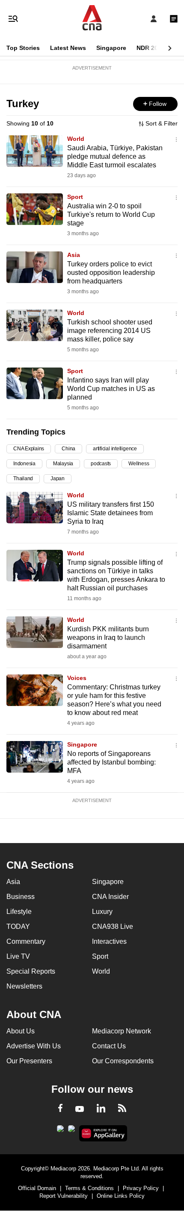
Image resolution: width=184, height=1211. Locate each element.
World (75, 138)
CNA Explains (28, 449)
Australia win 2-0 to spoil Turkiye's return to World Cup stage (111, 214)
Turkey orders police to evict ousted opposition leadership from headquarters (111, 272)
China (68, 449)
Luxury (102, 911)
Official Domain (37, 1188)
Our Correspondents (123, 1061)
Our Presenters (29, 1061)
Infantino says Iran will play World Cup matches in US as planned (111, 388)
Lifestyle (19, 911)
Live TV (18, 956)
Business (20, 896)
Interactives (109, 941)
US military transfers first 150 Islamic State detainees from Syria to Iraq (110, 513)
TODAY (18, 926)
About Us (20, 1031)
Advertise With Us (33, 1046)
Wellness (138, 464)
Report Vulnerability (63, 1196)
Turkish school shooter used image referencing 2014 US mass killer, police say (109, 330)
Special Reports (30, 971)
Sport (75, 196)
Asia (73, 254)
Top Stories (23, 47)
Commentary (25, 941)
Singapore (111, 47)
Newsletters (24, 986)
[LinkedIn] (101, 1110)
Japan (57, 478)
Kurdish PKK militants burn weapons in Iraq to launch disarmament (108, 637)
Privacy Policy (141, 1188)
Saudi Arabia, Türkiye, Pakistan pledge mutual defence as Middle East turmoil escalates (115, 156)
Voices (76, 677)
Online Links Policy (121, 1196)
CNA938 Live (112, 926)
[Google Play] (60, 1131)
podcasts (101, 464)
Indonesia (24, 464)
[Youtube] (79, 1109)
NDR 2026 (151, 47)
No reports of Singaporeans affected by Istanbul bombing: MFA (111, 762)
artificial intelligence (115, 449)
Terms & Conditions (89, 1188)
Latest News (68, 47)
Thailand (23, 478)
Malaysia (63, 464)
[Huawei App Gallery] (103, 1133)
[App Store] (71, 1131)
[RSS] (122, 1109)
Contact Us (109, 1046)
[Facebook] (60, 1109)
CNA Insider (110, 896)
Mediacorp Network (121, 1031)
